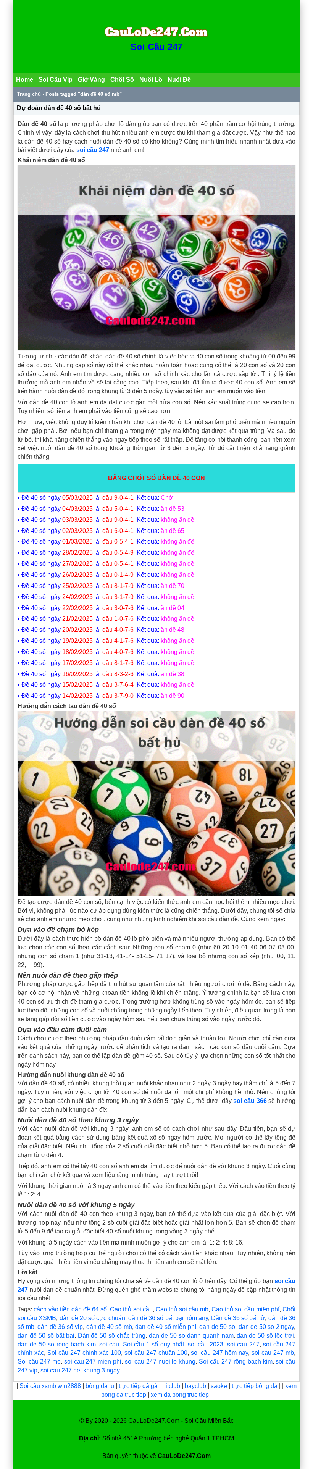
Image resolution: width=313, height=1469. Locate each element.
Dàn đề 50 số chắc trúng (112, 1335)
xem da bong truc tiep (180, 1395)
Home (24, 79)
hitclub (172, 1386)
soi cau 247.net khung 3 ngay (80, 1370)
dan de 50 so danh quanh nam (191, 1335)
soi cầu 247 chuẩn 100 (155, 1353)
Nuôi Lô (150, 79)
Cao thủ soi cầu (131, 1309)
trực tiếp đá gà (139, 1386)
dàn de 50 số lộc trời (265, 1335)
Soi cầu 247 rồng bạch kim (236, 1361)
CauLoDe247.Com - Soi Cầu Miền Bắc (181, 1420)
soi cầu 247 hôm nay (219, 1353)
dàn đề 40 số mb (109, 1327)
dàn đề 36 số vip (60, 1327)
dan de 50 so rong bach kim (57, 1344)
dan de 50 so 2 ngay (266, 1327)
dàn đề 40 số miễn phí (165, 1327)
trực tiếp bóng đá (255, 1386)
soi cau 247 (243, 1344)
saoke (220, 1386)
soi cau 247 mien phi (92, 1361)
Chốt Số (122, 79)
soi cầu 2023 (206, 1344)
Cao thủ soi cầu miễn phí (245, 1309)
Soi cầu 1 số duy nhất (153, 1344)
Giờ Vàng (91, 79)
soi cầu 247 (92, 150)
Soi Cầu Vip (56, 79)
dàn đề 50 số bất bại (46, 1335)
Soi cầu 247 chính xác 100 (84, 1353)
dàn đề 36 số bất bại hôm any (168, 1318)
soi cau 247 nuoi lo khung (160, 1361)
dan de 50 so (217, 1327)
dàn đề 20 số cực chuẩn (92, 1318)
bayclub (196, 1386)
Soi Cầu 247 (156, 47)
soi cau (109, 1344)
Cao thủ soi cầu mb (182, 1309)
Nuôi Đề (179, 79)
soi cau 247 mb (273, 1353)
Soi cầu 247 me (39, 1361)
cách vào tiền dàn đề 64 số (70, 1309)
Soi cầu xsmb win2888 (50, 1386)
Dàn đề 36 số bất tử (238, 1318)
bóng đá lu (100, 1386)
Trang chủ (29, 94)
